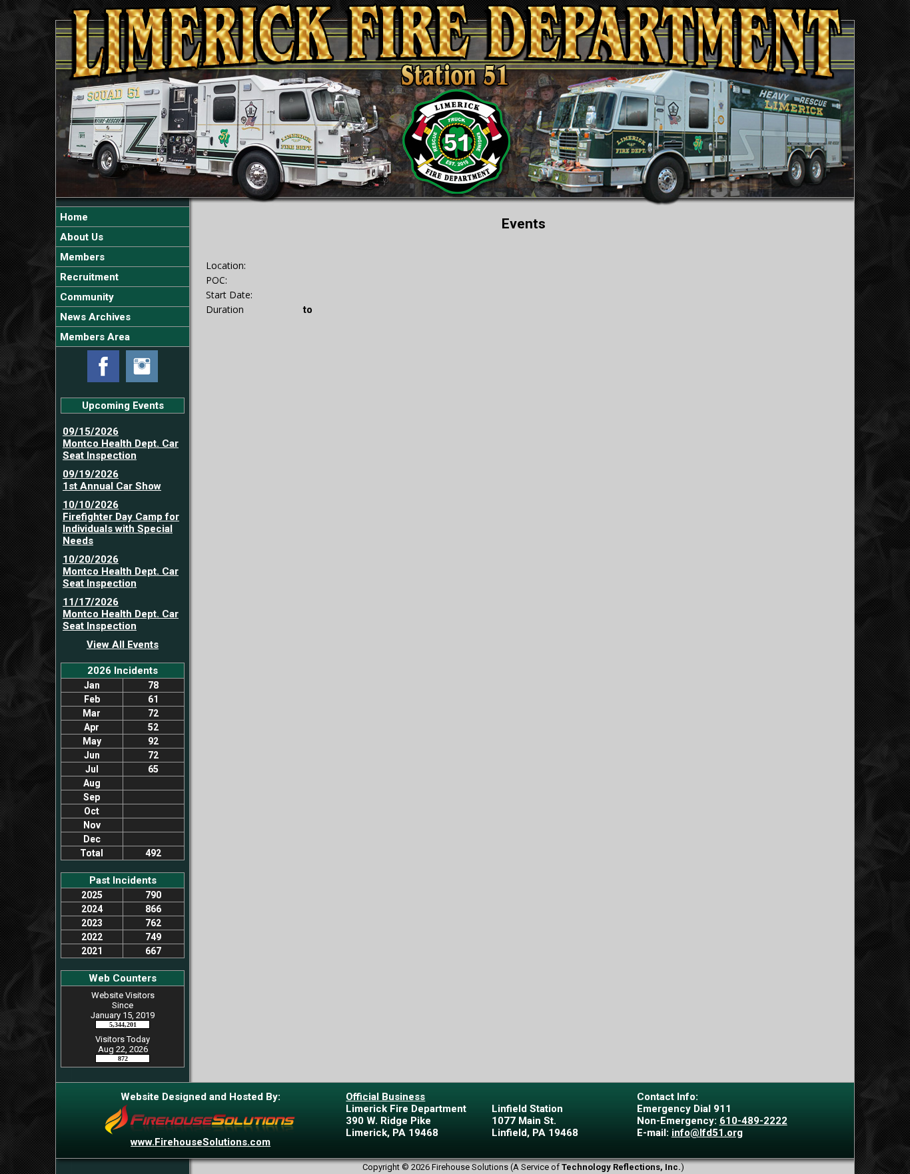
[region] (122, 276)
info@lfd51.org (707, 1133)
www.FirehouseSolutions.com (200, 1142)
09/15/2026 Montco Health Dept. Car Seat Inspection (121, 443)
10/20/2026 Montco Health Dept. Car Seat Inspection (121, 571)
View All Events (123, 645)
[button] (122, 236)
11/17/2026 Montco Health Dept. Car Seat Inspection (121, 614)
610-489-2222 (753, 1121)
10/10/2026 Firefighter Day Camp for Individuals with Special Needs (121, 523)
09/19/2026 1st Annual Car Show (112, 480)
